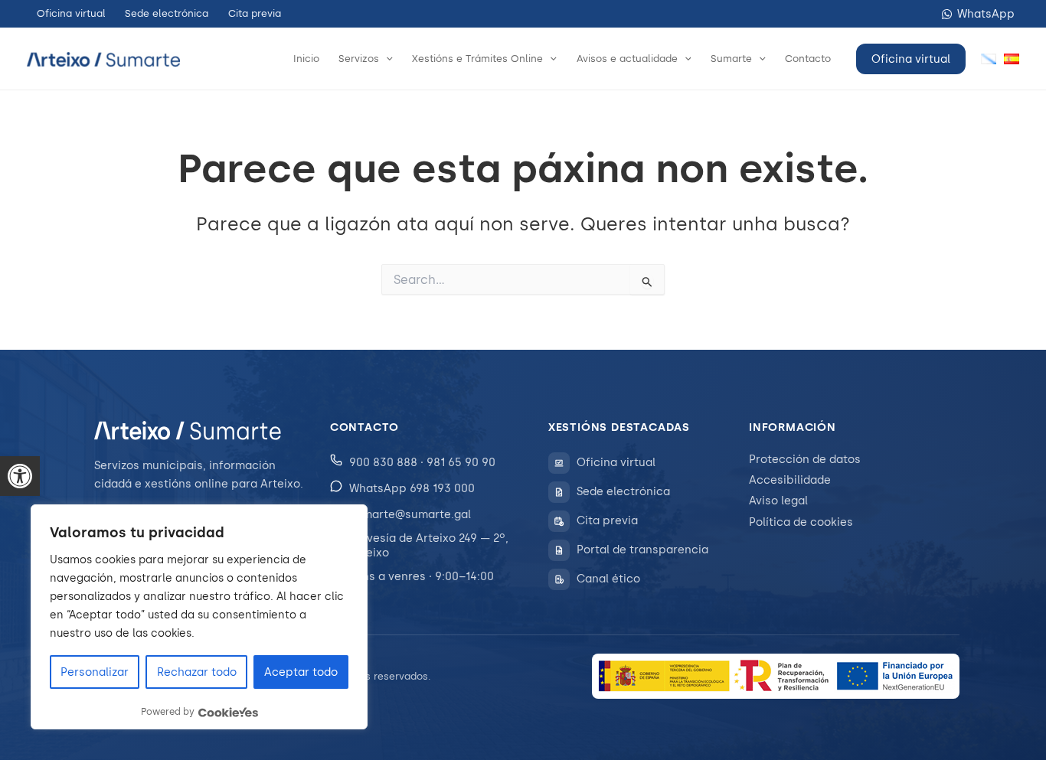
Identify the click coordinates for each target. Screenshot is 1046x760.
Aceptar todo (301, 672)
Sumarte (731, 58)
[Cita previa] (559, 521)
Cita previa (254, 13)
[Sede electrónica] (559, 492)
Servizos (358, 58)
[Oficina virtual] (559, 463)
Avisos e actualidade (627, 58)
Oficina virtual (71, 13)
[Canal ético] (559, 579)
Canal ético (608, 578)
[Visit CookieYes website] (228, 712)
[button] (20, 476)
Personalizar (94, 672)
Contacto (808, 58)
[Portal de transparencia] (559, 550)
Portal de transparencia (642, 549)
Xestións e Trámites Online (477, 58)
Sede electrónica (166, 13)
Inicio (306, 58)
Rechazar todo (197, 672)
